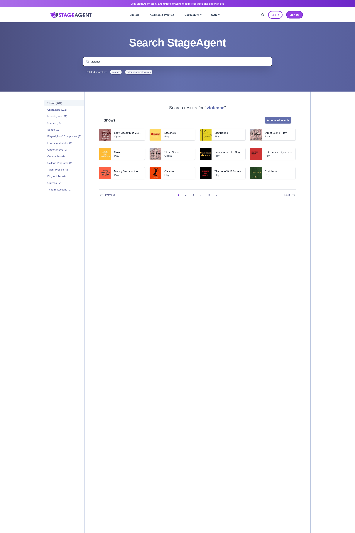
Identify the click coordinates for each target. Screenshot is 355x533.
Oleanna (169, 171)
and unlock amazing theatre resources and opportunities (177, 3)
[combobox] (177, 61)
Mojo (117, 152)
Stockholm (170, 132)
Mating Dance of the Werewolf (131, 171)
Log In (275, 14)
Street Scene (172, 152)
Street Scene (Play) (276, 132)
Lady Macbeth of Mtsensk (129, 132)
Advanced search (278, 120)
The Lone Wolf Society (227, 171)
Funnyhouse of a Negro (228, 152)
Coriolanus (271, 171)
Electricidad (221, 132)
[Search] (262, 14)
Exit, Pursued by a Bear (278, 152)
